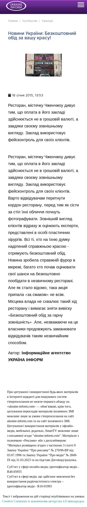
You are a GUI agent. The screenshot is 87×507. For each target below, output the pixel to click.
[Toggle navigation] (80, 5)
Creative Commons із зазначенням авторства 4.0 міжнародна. (43, 501)
